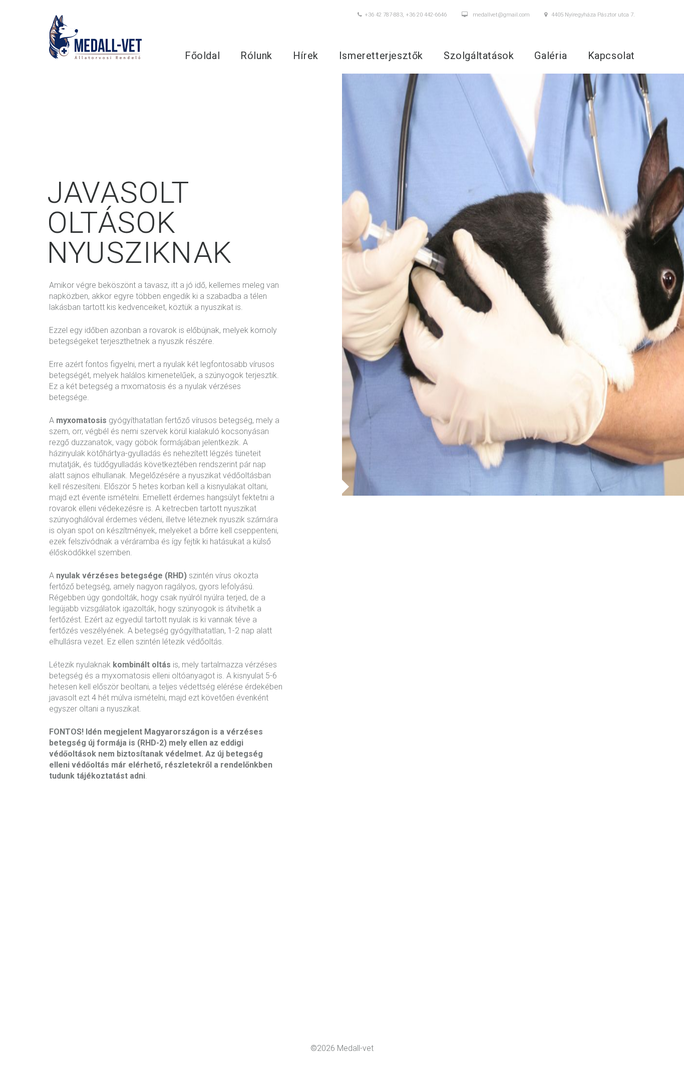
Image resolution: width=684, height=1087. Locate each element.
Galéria (550, 55)
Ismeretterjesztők (381, 55)
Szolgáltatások (479, 55)
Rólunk (256, 55)
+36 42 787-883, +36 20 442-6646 (406, 15)
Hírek (305, 55)
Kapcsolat (611, 55)
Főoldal (202, 55)
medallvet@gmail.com (501, 15)
